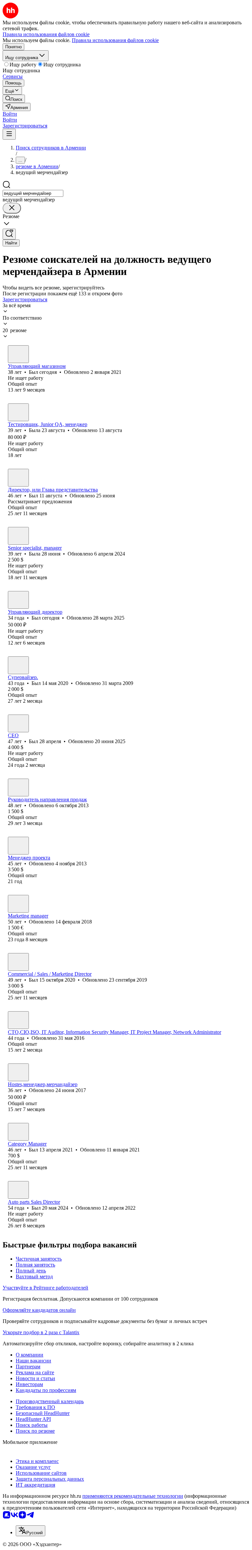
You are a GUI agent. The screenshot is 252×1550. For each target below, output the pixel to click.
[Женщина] (18, 412)
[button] (10, 114)
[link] (14, 99)
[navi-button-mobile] (9, 134)
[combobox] (33, 193)
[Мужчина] (18, 354)
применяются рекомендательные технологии (132, 1496)
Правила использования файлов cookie (115, 40)
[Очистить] (12, 208)
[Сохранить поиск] (9, 234)
